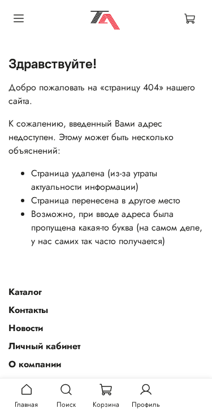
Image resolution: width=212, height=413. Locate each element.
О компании (34, 364)
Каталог (25, 291)
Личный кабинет (44, 346)
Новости (25, 327)
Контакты (28, 309)
